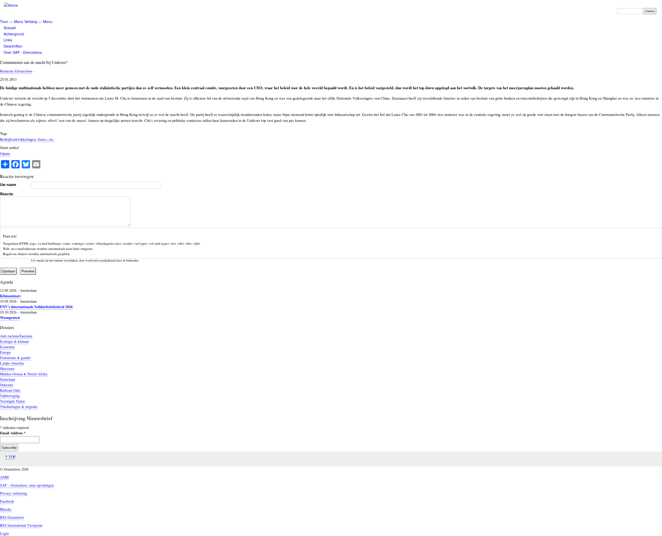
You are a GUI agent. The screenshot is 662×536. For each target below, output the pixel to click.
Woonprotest (10, 317)
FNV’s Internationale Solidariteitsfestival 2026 (36, 306)
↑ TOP (10, 456)
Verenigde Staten (12, 401)
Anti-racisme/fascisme (16, 335)
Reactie (6, 193)
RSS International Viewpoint (21, 525)
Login (4, 533)
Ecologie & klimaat (14, 341)
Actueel (10, 27)
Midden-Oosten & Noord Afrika (23, 373)
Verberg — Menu (38, 21)
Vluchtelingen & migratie (18, 406)
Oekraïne (6, 384)
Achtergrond (14, 33)
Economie (7, 346)
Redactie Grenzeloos (16, 70)
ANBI (4, 477)
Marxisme (7, 368)
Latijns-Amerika (12, 363)
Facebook (7, 501)
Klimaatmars (10, 296)
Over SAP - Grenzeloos (23, 52)
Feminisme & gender (15, 357)
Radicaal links (10, 390)
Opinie (5, 153)
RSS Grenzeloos (12, 517)
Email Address (13, 433)
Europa (5, 352)
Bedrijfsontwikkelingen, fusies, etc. (27, 139)
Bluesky (6, 509)
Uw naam (8, 184)
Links (8, 39)
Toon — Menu (11, 21)
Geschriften (13, 46)
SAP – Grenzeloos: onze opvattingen (27, 485)
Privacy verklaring (13, 493)
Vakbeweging (10, 395)
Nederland (7, 379)
